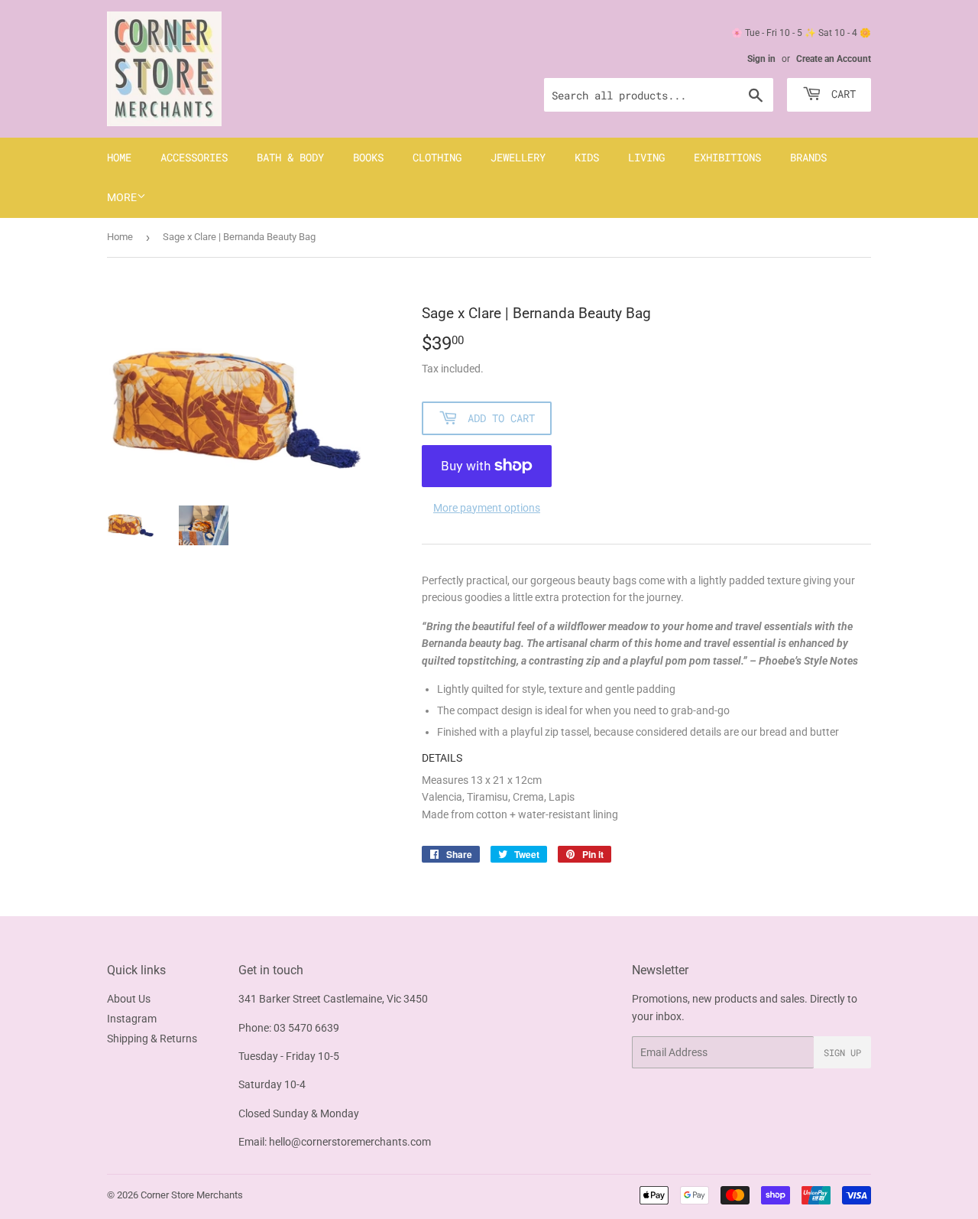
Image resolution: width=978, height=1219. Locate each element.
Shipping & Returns (152, 1038)
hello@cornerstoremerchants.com (350, 1142)
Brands (808, 157)
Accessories (194, 157)
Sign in (761, 59)
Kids (587, 157)
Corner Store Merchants (192, 1195)
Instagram (132, 1019)
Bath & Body (290, 157)
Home (119, 157)
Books (368, 157)
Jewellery (518, 157)
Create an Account (833, 59)
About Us (129, 999)
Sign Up (842, 1052)
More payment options (486, 508)
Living (646, 157)
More (122, 197)
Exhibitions (727, 157)
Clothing (437, 157)
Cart (840, 93)
